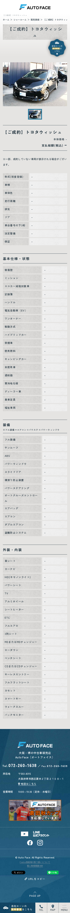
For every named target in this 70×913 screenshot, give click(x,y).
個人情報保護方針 (35, 865)
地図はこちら (28, 784)
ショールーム (20, 19)
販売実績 (35, 19)
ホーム (6, 19)
